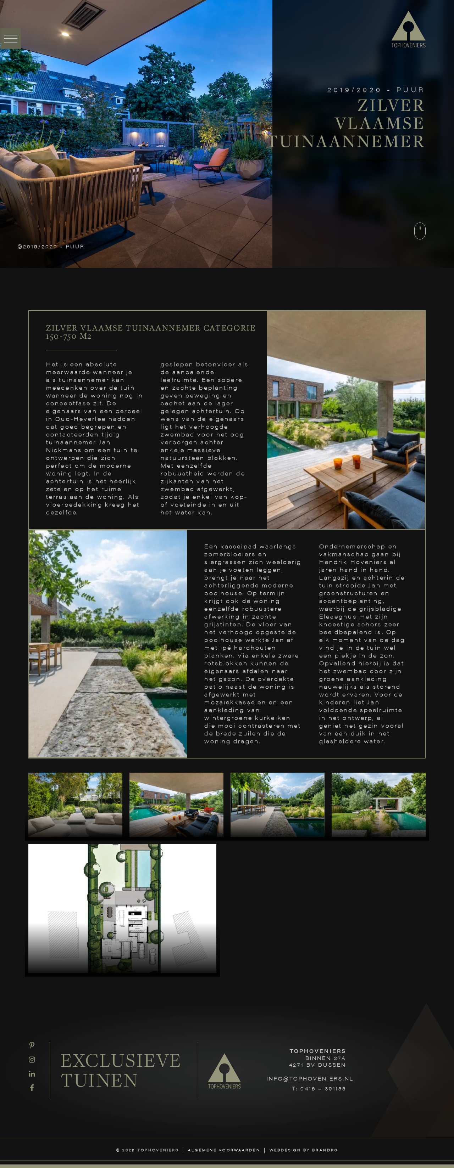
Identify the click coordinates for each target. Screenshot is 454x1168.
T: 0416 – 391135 (319, 1088)
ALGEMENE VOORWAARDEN (224, 1149)
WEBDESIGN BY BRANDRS (304, 1149)
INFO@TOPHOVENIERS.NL (310, 1078)
